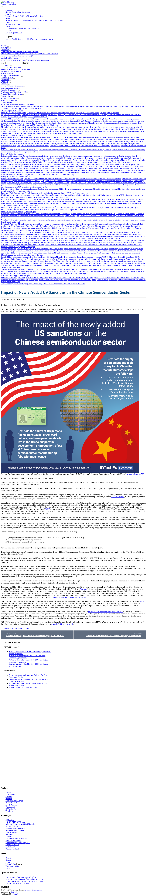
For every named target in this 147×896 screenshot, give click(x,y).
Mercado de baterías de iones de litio (29, 144)
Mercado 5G (26, 115)
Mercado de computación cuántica (86, 220)
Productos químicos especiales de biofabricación (57, 179)
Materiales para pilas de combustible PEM (118, 129)
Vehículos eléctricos (67, 162)
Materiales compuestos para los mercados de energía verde (39, 121)
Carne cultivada (19, 193)
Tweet (13, 628)
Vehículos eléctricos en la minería (47, 162)
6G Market (35, 115)
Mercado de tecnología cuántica (133, 220)
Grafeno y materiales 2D (80, 123)
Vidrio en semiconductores (31, 236)
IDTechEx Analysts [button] (32, 54)
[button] (9, 10)
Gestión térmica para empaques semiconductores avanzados (22, 245)
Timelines (39, 16)
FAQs (8, 868)
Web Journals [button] (26, 52)
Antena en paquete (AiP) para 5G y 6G (54, 115)
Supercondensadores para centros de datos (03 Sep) (24, 881)
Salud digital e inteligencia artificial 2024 (90, 195)
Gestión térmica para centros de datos (58, 245)
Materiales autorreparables (100, 263)
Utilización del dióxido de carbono (58, 181)
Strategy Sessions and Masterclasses (28, 109)
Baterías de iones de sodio (10, 150)
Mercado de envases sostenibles (104, 265)
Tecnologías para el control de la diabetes (60, 195)
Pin (19, 628)
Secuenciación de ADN (114, 195)
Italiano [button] (46, 60)
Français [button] (40, 60)
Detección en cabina (72, 226)
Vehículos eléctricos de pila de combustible (45, 164)
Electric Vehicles (7, 73)
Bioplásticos (104, 119)
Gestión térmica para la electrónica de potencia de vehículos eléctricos (97, 245)
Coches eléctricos (71, 168)
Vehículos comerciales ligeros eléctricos (106, 160)
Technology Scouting (120, 106)
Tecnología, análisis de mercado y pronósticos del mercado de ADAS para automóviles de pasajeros (77, 228)
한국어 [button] (23, 60)
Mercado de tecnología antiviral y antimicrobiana (27, 195)
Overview (9, 858)
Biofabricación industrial (24, 125)
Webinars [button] (4, 52)
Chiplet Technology (73, 234)
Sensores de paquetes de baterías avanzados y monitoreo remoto (89, 137)
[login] (15, 894)
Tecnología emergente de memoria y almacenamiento (122, 234)
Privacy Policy (11, 864)
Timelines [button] (34, 52)
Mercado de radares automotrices (30, 224)
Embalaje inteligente (19, 117)
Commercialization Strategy (39, 106)
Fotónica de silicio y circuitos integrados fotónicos (46, 210)
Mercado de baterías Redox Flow (62, 146)
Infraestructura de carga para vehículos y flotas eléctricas (94, 158)
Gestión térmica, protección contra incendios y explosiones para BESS (41, 273)
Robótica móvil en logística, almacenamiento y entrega (21, 228)
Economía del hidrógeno (96, 183)
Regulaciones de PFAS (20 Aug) (17, 883)
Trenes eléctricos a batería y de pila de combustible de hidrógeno (50, 158)
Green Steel (82, 183)
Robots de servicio (49, 230)
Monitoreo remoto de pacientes (39, 197)
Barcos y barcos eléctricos (82, 160)
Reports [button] (4, 46)
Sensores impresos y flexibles (53, 216)
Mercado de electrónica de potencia (126, 168)
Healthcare (5, 80)
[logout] (14, 892)
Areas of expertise (16, 104)
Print (2, 628)
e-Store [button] (25, 56)
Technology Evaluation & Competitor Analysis (67, 106)
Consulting (26, 12)
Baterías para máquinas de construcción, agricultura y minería (53, 139)
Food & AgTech (7, 78)
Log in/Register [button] (6, 58)
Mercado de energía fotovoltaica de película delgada (114, 181)
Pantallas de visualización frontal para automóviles (104, 164)
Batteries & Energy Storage (11, 71)
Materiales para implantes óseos (124, 127)
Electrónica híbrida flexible (125, 214)
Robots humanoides (57, 226)
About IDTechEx (12, 20)
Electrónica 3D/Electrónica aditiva (39, 113)
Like (16, 628)
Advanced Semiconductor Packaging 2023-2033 (70, 597)
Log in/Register (11, 33)
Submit (25, 63)
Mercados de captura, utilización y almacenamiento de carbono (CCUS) (82, 257)
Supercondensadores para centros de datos (69, 150)
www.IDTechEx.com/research (62, 624)
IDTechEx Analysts (37, 20)
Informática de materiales (27, 131)
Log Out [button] (32, 56)
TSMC (47, 509)
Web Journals (31, 16)
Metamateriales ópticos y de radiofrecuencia (105, 115)
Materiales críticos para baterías (112, 121)
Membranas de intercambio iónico (45, 125)
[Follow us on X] (76, 709)
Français (44, 39)
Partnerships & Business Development (98, 106)
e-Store (30, 28)
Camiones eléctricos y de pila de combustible (56, 160)
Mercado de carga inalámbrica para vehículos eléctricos (36, 174)
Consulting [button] (5, 50)
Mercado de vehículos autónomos (106, 156)
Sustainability (6, 96)
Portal (8, 28)
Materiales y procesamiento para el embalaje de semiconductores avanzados (84, 127)
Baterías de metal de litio (87, 144)
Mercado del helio (7, 125)
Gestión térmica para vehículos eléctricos (90, 172)
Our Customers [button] (19, 54)
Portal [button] (3, 56)
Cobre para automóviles (91, 121)
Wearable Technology (9, 100)
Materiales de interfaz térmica (52, 133)
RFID (10, 117)
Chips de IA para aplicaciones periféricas (100, 232)
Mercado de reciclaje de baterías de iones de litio (18, 127)
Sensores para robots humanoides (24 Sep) (21, 877)
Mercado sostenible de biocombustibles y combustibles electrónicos (106, 189)
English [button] (3, 60)
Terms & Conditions (13, 866)
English (8, 39)
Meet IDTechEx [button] (46, 54)
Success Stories (28, 104)
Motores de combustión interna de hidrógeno (121, 183)
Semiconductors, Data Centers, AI (13, 92)
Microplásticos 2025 (79, 261)
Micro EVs (94, 166)
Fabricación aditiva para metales (63, 113)
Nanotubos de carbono (117, 119)
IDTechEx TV (11, 809)
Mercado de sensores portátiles (12, 255)
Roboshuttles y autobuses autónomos (14, 170)
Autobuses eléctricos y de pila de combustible (22, 160)
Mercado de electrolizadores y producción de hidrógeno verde (55, 183)
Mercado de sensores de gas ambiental (29, 251)
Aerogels (96, 119)
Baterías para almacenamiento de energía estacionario (95, 139)
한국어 (28, 39)
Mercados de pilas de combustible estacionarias (37, 189)
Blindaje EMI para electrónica (60, 123)
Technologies (10, 284)
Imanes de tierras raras (128, 131)
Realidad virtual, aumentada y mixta (110, 280)
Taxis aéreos (72, 156)
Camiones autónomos (85, 156)
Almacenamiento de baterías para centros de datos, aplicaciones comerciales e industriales (33, 234)
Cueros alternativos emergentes (37, 123)
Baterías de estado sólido (29, 150)
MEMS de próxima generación (31, 238)
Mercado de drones (18, 226)
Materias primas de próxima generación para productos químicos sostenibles (88, 185)
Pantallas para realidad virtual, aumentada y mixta (105, 249)
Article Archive (11, 805)
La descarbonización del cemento (83, 181)
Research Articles (19, 16)
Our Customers (24, 20)
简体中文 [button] (16, 60)
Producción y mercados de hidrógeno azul (91, 179)
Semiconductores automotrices (76, 170)
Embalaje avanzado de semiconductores (23, 207)
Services (4, 106)
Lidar (116, 207)
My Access (14, 28)
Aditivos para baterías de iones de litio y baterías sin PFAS (52, 119)
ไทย (32, 39)
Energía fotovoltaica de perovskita (34, 187)
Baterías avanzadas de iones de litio (126, 137)
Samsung (83, 589)
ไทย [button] (28, 60)
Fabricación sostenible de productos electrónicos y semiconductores (104, 216)
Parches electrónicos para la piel (82, 214)
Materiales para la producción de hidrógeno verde (59, 129)
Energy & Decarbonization (10, 76)
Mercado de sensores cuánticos (110, 220)
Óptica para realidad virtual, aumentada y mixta (79, 280)
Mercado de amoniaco (32, 179)
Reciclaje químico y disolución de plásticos (42, 259)
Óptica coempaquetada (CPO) (65, 207)
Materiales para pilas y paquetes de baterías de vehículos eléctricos (25, 146)
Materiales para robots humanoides (90, 129)
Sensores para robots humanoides (13, 230)
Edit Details (23, 28)
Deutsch (38, 39)
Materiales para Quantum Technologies (33, 220)
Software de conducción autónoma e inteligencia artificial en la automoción (69, 224)
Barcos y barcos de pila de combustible (15, 164)
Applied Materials (117, 497)
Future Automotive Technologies (73, 164)
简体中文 (21, 39)
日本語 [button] (9, 60)
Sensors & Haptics (12, 845)
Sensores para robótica (34, 230)
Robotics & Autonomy (9, 90)
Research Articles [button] (14, 52)
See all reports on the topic (109, 113)
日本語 (14, 39)
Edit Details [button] (18, 56)
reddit (23, 628)
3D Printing (5, 65)
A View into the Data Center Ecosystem (23, 687)
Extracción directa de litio (16, 123)
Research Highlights (22, 284)
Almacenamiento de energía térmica (98, 150)
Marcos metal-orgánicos (45, 131)
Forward (7, 628)
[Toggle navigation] (2, 6)
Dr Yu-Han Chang (8, 299)
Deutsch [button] (33, 60)
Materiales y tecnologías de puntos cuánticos (103, 131)
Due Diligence (134, 106)
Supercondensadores (46, 150)
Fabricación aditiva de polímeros (87, 113)
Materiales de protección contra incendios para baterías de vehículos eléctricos (103, 162)
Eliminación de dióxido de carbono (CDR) (29, 181)
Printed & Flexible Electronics (12, 86)
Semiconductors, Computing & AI (18, 843)
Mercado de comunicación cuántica (60, 220)
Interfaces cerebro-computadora (75, 249)
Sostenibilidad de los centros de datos (67, 189)
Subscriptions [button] (6, 48)
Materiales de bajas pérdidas (78, 115)
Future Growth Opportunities (18, 106)
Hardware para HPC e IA (50, 236)
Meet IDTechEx (51, 20)
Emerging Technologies (14, 801)
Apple (142, 601)
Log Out (36, 28)
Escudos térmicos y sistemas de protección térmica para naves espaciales (115, 123)
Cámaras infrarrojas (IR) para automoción (95, 226)
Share (27, 628)
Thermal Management (9, 98)
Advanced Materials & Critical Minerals (15, 69)
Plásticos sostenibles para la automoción (27, 133)
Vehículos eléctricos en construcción (21, 162)
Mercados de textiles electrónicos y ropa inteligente (19, 280)
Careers (59, 20)
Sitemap (8, 862)
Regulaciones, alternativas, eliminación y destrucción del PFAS (48, 193)
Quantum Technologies (9, 88)
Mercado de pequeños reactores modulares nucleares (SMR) (23, 263)
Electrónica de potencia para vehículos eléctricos (95, 168)
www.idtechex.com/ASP (135, 474)
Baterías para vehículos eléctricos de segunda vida (92, 146)
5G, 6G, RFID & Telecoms (11, 67)
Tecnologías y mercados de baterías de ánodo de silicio (107, 170)
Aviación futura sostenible (65, 172)
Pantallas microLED (20, 210)
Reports (8, 12)
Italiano (50, 39)
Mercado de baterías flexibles (88, 141)
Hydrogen (4, 82)
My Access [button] (10, 56)
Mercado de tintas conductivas (72, 121)
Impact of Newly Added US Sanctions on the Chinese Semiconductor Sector (57, 284)
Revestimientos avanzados (82, 119)
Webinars (9, 16)
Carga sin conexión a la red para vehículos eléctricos (117, 166)
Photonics (4, 84)
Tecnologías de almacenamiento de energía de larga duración (118, 144)
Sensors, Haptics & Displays (11, 94)
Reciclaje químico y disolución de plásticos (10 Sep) (24, 879)
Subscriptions (16, 12)
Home (3, 284)
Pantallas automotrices (46, 207)
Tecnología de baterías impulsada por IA (15, 139)
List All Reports (6, 102)
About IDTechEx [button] (7, 54)
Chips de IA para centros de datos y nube (70, 232)
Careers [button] (55, 54)
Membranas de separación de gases (19, 183)
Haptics (46, 251)
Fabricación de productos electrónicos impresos (25, 216)
